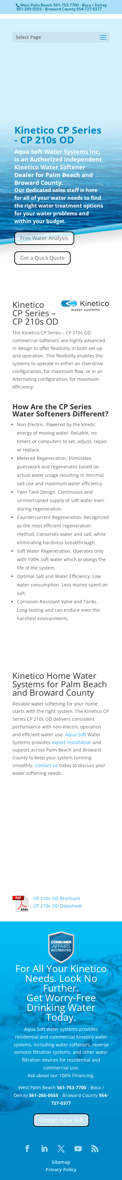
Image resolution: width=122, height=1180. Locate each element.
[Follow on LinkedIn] (44, 1148)
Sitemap (61, 1162)
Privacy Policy (61, 1169)
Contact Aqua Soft (61, 1120)
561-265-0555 (29, 9)
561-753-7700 (66, 5)
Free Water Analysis (44, 238)
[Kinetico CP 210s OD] (61, 883)
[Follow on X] (61, 1148)
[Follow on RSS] (95, 1148)
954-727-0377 (89, 9)
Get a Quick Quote (42, 257)
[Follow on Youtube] (78, 1148)
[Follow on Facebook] (27, 1148)
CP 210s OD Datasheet (58, 906)
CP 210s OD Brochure (57, 898)
